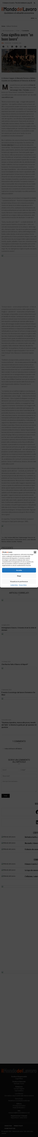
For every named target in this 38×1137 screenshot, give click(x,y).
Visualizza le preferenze (19, 581)
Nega (19, 576)
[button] (35, 552)
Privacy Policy (23, 585)
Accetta (19, 570)
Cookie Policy (14, 585)
